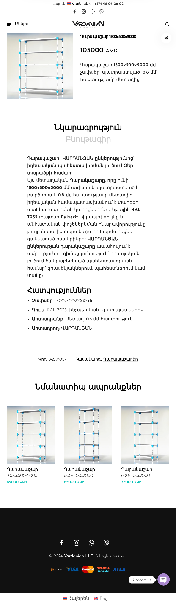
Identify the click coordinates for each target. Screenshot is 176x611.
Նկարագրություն (88, 128)
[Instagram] (84, 12)
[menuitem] (79, 5)
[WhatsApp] (93, 12)
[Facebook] (75, 12)
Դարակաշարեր (120, 360)
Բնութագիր (88, 140)
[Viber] (101, 12)
